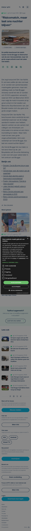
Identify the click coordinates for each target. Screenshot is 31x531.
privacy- (14, 258)
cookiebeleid (22, 258)
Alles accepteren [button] (16, 282)
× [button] (27, 238)
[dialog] (15, 265)
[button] (15, 262)
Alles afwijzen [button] (16, 286)
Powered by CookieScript (22, 293)
